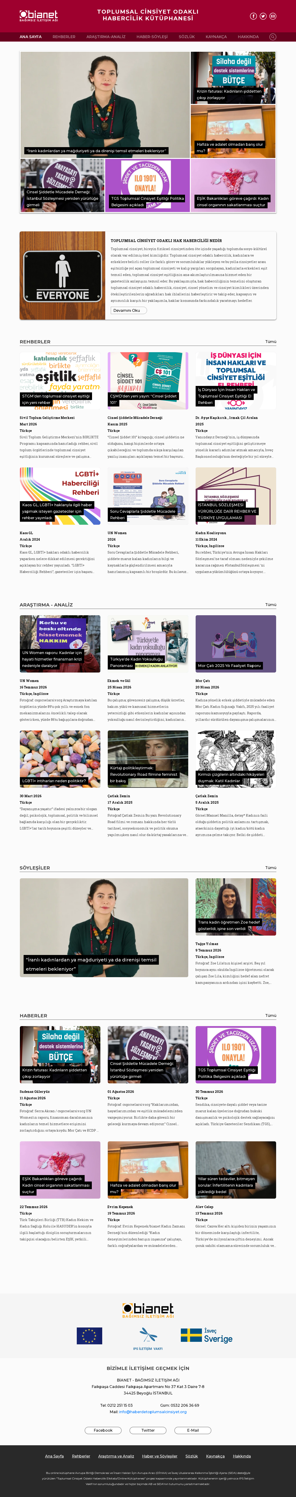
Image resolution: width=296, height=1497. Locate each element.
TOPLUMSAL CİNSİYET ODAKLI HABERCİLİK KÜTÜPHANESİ (148, 15)
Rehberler (64, 37)
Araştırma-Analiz (106, 37)
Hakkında (248, 37)
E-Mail (193, 1430)
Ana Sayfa (31, 37)
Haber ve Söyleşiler (159, 1456)
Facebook (103, 1430)
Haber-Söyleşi (152, 37)
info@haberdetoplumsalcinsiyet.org (153, 1412)
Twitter (148, 1430)
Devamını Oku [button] (126, 310)
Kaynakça (216, 37)
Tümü (270, 341)
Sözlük (187, 37)
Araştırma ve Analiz (116, 1456)
